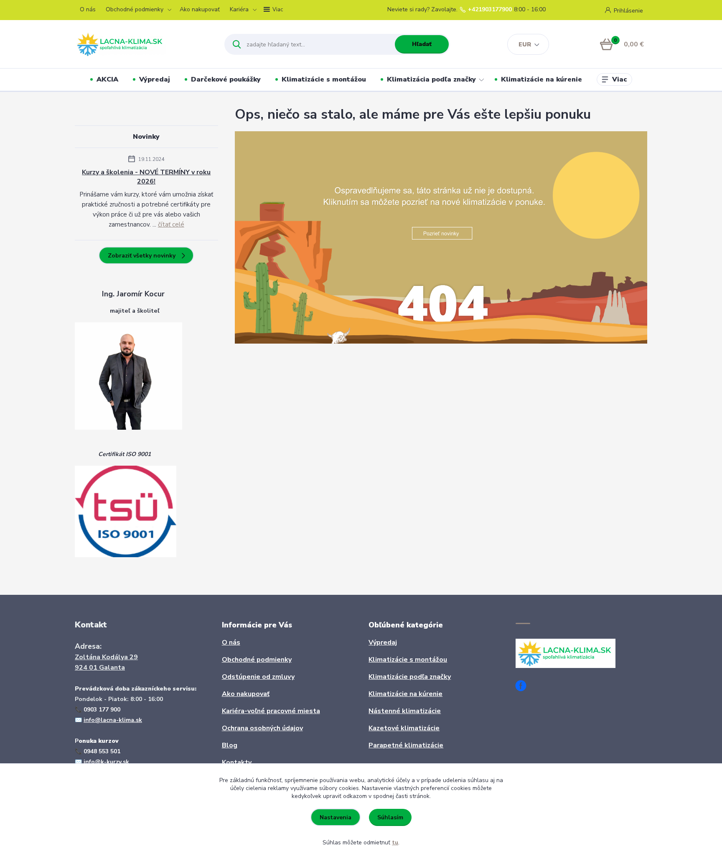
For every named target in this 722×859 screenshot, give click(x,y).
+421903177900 (490, 9)
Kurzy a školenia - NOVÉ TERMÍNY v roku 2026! (146, 177)
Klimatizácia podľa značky (431, 79)
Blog (229, 745)
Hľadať (422, 44)
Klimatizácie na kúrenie (541, 79)
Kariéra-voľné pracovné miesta (271, 711)
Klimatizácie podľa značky (410, 676)
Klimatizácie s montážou (324, 79)
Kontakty (237, 762)
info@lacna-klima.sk (113, 720)
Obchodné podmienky (134, 9)
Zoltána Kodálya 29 (106, 657)
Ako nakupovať (200, 9)
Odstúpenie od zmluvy (258, 676)
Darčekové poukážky (226, 79)
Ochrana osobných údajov (262, 728)
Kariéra (239, 9)
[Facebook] (524, 687)
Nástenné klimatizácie (405, 711)
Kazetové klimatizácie (404, 728)
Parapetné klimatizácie (406, 745)
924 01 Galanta (100, 667)
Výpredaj (154, 79)
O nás (88, 9)
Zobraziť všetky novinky (141, 256)
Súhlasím (390, 817)
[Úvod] (142, 44)
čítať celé (171, 224)
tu (395, 842)
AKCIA (107, 79)
